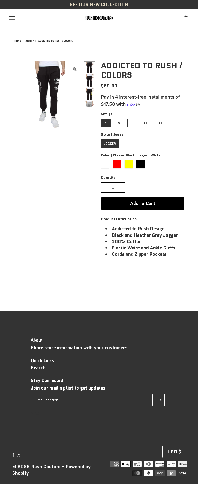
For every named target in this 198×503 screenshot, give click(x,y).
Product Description (119, 219)
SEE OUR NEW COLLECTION (99, 4)
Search (38, 367)
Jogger (29, 41)
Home (17, 41)
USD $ (174, 452)
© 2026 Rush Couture (36, 466)
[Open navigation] (12, 18)
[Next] (34, 69)
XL (146, 123)
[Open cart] (186, 18)
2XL (160, 123)
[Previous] (22, 69)
